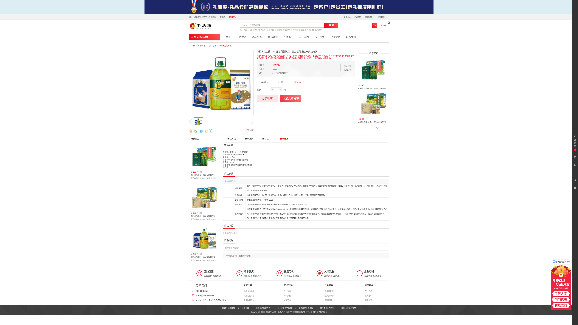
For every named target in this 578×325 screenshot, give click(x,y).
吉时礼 (263, 30)
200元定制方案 (225, 45)
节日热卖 (320, 37)
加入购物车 (292, 98)
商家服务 (369, 17)
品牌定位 (368, 295)
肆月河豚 (294, 30)
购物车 (383, 25)
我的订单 (358, 17)
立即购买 (267, 98)
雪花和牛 (286, 30)
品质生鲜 (257, 37)
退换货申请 (329, 295)
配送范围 (287, 300)
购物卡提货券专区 (348, 308)
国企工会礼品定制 (327, 308)
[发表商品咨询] (231, 255)
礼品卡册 (288, 37)
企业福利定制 (249, 300)
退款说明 (328, 300)
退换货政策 (329, 291)
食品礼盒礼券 (249, 295)
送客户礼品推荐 (228, 308)
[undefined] (221, 82)
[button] (377, 127)
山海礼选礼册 (254, 30)
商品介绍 (231, 139)
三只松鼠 (310, 30)
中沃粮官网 (311, 312)
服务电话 (368, 300)
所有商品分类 (200, 37)
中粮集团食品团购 (306, 308)
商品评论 (266, 139)
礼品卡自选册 (249, 291)
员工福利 (304, 37)
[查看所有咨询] (244, 255)
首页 (228, 37)
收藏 (252, 130)
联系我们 (351, 37)
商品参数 (249, 139)
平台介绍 (368, 291)
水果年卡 (302, 30)
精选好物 (273, 37)
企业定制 (335, 37)
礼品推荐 (245, 308)
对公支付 (287, 295)
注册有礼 (232, 17)
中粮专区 (241, 37)
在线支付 (287, 291)
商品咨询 (284, 139)
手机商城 (382, 17)
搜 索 (331, 25)
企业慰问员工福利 (284, 308)
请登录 (222, 17)
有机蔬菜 (318, 30)
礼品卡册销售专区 (263, 308)
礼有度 (279, 30)
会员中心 (347, 17)
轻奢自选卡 (271, 30)
